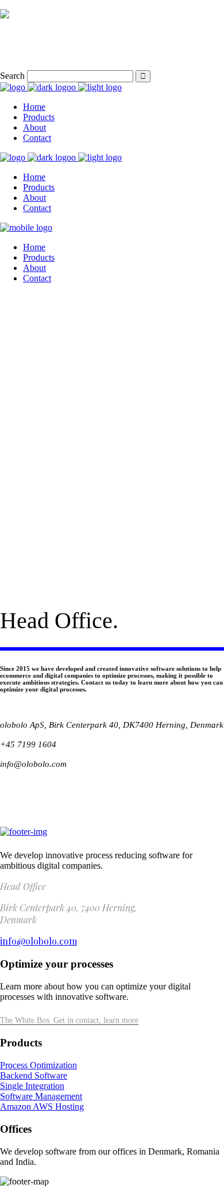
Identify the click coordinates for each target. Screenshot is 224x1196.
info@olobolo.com (38, 941)
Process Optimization (38, 1065)
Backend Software (33, 1075)
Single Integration (32, 1086)
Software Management (41, 1096)
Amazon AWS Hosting (42, 1106)
